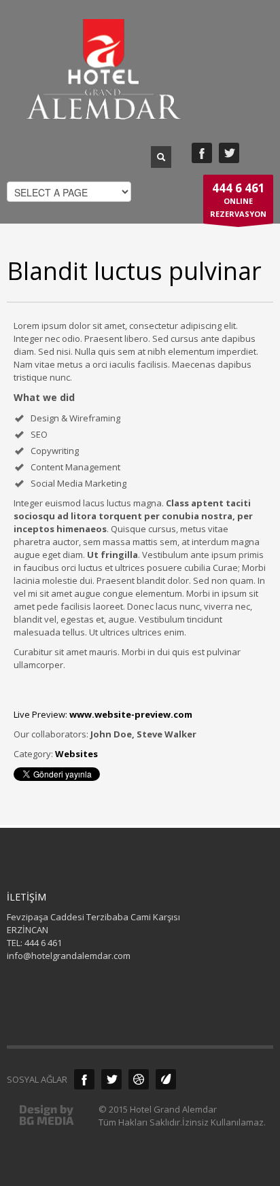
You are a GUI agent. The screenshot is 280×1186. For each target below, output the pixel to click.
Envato (166, 1079)
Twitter (229, 153)
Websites (76, 754)
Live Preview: (103, 714)
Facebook (202, 153)
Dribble (138, 1079)
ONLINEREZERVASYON (238, 199)
